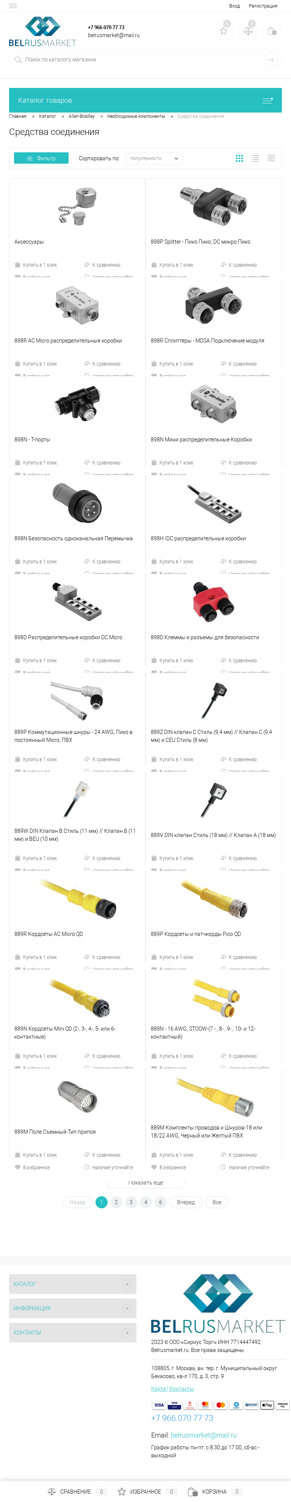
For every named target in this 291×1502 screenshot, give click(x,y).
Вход (234, 6)
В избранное (36, 1167)
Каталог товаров (45, 100)
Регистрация (263, 6)
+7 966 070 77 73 (106, 27)
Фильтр (46, 158)
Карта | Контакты (172, 1389)
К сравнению (106, 264)
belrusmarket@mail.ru (204, 1435)
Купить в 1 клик (40, 264)
